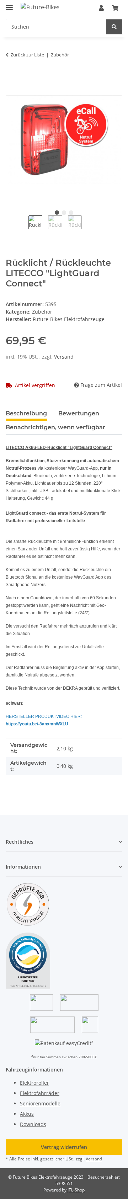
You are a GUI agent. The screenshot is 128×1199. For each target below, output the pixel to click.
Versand (64, 356)
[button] (101, 8)
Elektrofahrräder (39, 1093)
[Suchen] (114, 26)
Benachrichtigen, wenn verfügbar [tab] (55, 427)
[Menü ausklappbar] (9, 4)
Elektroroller (34, 1082)
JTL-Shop (76, 1190)
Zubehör (42, 311)
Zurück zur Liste (27, 54)
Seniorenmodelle (40, 1103)
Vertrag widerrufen (64, 1147)
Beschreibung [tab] (26, 413)
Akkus (27, 1113)
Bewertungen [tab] (78, 413)
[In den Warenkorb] (11, 77)
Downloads (33, 1124)
